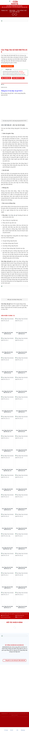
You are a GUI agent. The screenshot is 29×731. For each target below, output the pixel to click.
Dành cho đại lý (19, 617)
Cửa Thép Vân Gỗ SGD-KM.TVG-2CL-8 (21, 353)
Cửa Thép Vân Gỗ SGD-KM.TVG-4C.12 (21, 529)
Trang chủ (4, 10)
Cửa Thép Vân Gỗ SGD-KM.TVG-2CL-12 (7, 431)
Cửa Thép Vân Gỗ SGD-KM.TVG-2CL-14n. (7, 548)
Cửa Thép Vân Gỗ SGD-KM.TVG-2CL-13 (7, 392)
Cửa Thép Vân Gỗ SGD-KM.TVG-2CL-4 (21, 607)
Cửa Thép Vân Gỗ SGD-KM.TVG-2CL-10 (7, 470)
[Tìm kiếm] (27, 2)
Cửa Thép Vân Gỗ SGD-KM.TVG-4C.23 (7, 529)
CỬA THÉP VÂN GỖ (6, 125)
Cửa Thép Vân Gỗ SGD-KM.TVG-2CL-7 (21, 509)
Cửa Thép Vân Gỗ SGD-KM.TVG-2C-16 (7, 568)
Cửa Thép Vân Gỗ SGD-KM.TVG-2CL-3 (7, 450)
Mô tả (2, 84)
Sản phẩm (12, 10)
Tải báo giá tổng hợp (20, 615)
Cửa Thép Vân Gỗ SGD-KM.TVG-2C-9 (21, 333)
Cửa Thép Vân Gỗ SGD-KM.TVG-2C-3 (7, 353)
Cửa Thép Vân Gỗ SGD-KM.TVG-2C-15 (21, 489)
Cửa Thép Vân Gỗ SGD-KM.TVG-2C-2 (7, 587)
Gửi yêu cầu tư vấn (5, 615)
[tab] (14, 84)
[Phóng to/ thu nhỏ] (5, 722)
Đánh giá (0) (4, 87)
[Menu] (2, 2)
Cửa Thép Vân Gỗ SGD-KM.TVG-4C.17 (21, 392)
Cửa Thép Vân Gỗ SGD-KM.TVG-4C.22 (21, 568)
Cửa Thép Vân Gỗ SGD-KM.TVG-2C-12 (7, 489)
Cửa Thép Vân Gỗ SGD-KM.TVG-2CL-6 (7, 411)
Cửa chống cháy (22, 10)
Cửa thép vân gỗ (14, 12)
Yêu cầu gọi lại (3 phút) (6, 617)
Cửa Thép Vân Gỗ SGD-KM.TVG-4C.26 (7, 372)
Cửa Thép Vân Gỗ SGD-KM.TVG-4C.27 (21, 431)
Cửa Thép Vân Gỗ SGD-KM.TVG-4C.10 (21, 450)
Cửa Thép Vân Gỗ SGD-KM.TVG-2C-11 (21, 372)
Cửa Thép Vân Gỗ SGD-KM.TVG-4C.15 (7, 509)
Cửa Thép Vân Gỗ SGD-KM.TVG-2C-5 (21, 411)
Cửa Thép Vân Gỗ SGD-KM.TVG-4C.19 (21, 470)
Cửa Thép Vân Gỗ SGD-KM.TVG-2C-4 (21, 548)
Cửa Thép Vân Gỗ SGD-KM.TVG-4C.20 (7, 333)
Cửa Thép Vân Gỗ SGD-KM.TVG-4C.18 (21, 587)
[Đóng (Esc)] (1, 722)
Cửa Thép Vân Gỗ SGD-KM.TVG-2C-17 (7, 607)
